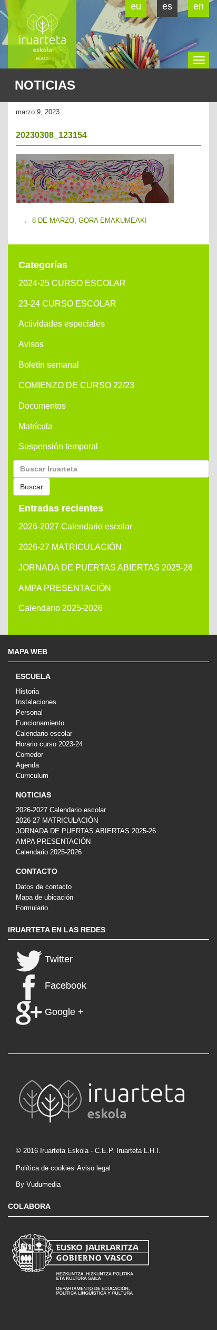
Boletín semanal (48, 364)
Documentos (42, 405)
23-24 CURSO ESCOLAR (67, 303)
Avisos (31, 344)
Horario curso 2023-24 (49, 744)
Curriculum (32, 776)
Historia (27, 691)
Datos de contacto (44, 887)
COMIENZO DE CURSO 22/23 (76, 385)
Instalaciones (36, 702)
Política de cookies (45, 1168)
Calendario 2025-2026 (60, 608)
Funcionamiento (40, 723)
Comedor (29, 754)
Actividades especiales (61, 323)
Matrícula (35, 426)
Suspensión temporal (58, 446)
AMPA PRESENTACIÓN (64, 588)
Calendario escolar (44, 733)
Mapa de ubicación (44, 897)
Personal (29, 712)
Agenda (27, 765)
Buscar (31, 486)
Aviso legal (94, 1168)
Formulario (32, 908)
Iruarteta (42, 34)
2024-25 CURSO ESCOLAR (72, 283)
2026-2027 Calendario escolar (75, 526)
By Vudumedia (38, 1184)
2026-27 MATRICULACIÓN (70, 547)
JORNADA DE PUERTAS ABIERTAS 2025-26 (105, 567)
